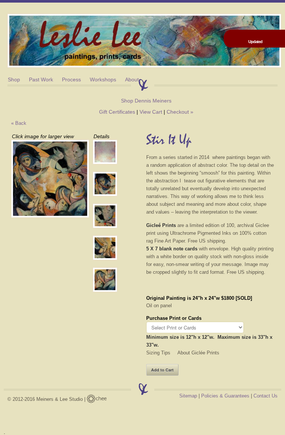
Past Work (41, 79)
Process (71, 79)
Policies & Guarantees (225, 396)
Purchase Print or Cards (174, 318)
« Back (18, 123)
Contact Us (265, 396)
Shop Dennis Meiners (146, 101)
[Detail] (103, 152)
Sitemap (188, 396)
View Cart (151, 112)
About (132, 79)
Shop (14, 79)
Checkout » (180, 112)
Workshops (103, 79)
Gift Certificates (117, 112)
